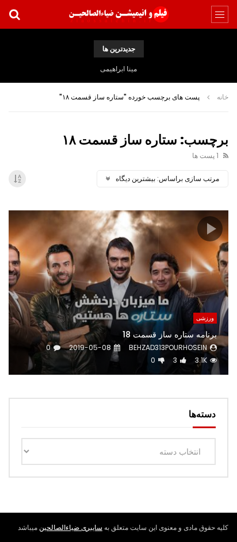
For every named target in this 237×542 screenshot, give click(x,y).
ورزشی (205, 318)
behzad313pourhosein (168, 347)
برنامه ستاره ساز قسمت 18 (170, 334)
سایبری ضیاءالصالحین (70, 527)
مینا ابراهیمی (118, 69)
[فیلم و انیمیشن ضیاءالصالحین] (118, 14)
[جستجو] (14, 14)
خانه (222, 97)
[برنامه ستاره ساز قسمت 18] (118, 292)
